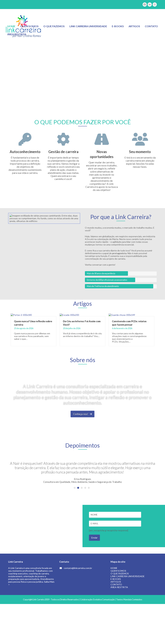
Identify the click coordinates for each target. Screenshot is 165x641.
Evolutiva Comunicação (104, 599)
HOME (114, 568)
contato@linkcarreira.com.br (78, 568)
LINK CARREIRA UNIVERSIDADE (128, 576)
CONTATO (116, 584)
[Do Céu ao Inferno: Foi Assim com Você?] (69, 314)
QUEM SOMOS (118, 570)
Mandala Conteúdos (132, 599)
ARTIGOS (116, 581)
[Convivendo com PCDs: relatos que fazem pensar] (122, 314)
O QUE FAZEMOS (120, 573)
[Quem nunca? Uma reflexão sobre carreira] (21, 314)
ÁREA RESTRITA (119, 587)
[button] (75, 488)
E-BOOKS (116, 579)
